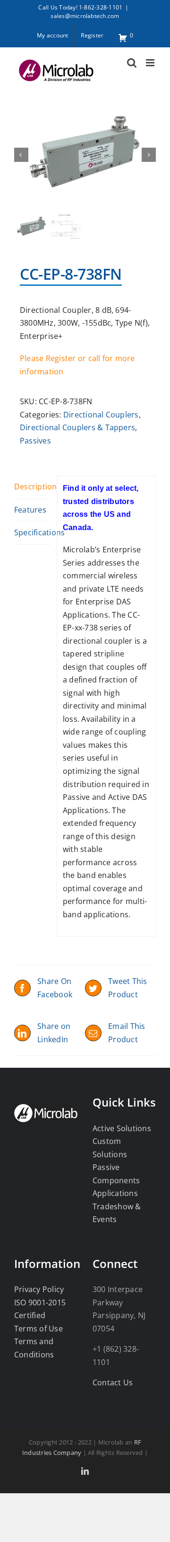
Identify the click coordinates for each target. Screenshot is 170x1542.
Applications (115, 1193)
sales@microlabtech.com (85, 16)
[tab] (32, 487)
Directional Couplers (101, 414)
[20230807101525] (85, 154)
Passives (35, 440)
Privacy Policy (39, 1289)
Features (30, 510)
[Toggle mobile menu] (151, 63)
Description (32, 486)
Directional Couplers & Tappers (77, 427)
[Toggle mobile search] (131, 63)
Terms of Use (38, 1328)
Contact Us (113, 1382)
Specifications (32, 532)
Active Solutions (122, 1128)
